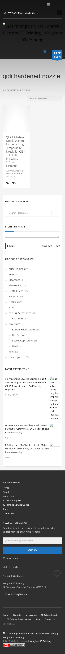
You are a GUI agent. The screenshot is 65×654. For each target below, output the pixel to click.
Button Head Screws (24, 329)
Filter (11, 246)
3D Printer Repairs (12, 500)
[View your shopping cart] (46, 53)
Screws (13, 324)
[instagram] (10, 5)
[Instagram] (22, 623)
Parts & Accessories (20, 313)
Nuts (11, 307)
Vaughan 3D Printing (40, 641)
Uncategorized (17, 357)
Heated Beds (16, 291)
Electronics (15, 285)
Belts (11, 274)
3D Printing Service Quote (16, 504)
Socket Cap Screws (23, 340)
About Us (7, 492)
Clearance (14, 280)
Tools (12, 351)
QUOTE (57, 54)
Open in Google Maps (15, 594)
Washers (17, 346)
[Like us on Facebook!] (17, 623)
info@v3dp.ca (31, 13)
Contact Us (8, 513)
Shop (5, 509)
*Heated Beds (17, 269)
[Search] (55, 212)
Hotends (13, 296)
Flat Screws (18, 335)
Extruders (17, 318)
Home (6, 487)
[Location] (27, 623)
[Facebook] (5, 5)
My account (9, 496)
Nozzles (13, 302)
